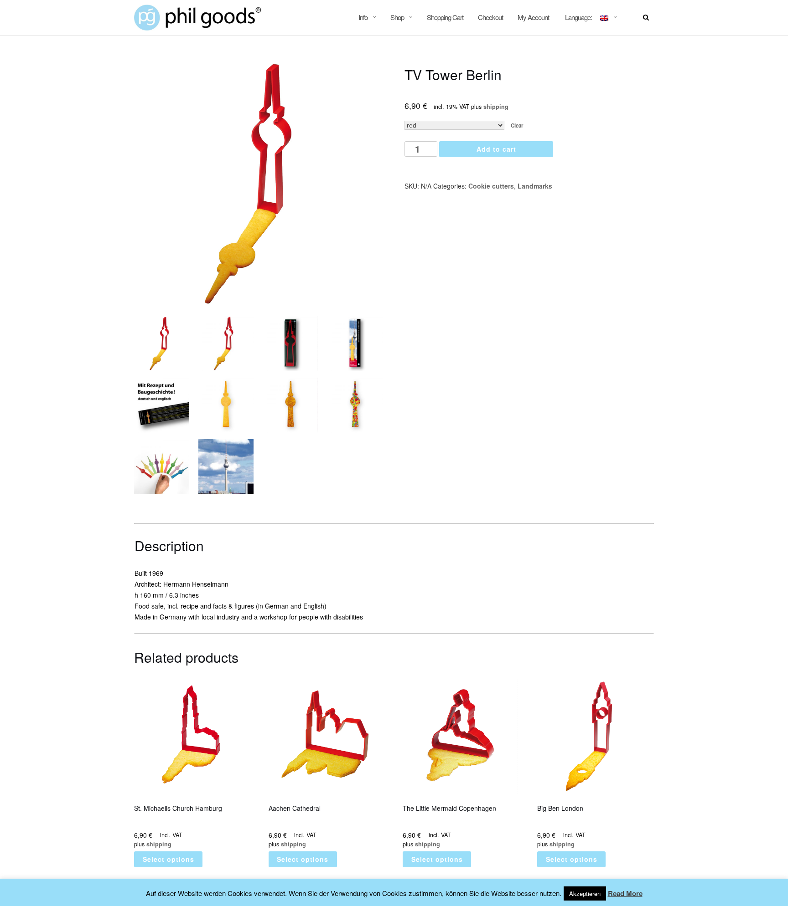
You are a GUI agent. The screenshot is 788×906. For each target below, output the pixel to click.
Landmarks (535, 185)
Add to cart (496, 149)
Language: (578, 17)
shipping (495, 106)
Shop (397, 17)
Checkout (490, 17)
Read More (625, 893)
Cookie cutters (491, 185)
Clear (517, 125)
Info (363, 17)
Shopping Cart (445, 17)
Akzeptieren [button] (585, 893)
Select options (168, 859)
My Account (533, 17)
